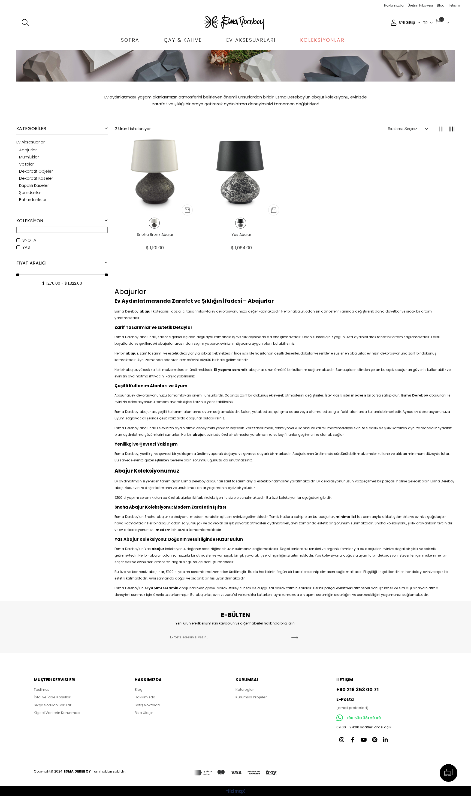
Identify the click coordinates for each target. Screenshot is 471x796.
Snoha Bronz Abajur (155, 234)
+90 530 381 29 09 (363, 718)
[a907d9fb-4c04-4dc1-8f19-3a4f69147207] (235, 773)
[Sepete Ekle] (187, 210)
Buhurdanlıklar (33, 200)
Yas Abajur (241, 234)
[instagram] (341, 739)
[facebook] (352, 739)
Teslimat (41, 689)
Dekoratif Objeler (36, 171)
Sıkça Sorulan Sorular (52, 705)
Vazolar (26, 164)
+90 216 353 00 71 (357, 689)
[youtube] (363, 739)
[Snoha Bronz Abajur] (154, 171)
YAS (26, 247)
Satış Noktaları (147, 705)
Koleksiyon (29, 221)
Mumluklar (29, 157)
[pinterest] (374, 739)
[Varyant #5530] (240, 223)
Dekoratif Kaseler (36, 178)
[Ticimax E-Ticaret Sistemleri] (235, 792)
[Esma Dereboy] (234, 22)
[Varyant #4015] (154, 223)
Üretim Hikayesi (420, 5)
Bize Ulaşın (144, 712)
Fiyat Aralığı (31, 263)
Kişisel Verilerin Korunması (57, 712)
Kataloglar (244, 689)
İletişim (454, 5)
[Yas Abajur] (241, 171)
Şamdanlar (30, 192)
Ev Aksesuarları (31, 142)
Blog (441, 5)
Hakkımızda (394, 5)
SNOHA (29, 240)
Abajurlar (28, 150)
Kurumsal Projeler (251, 697)
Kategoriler (31, 128)
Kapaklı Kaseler (34, 185)
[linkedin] (385, 739)
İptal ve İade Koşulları (52, 697)
